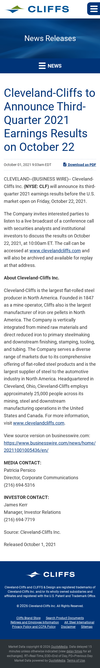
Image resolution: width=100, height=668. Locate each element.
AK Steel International (79, 622)
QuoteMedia (59, 647)
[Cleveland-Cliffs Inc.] (36, 9)
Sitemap (87, 627)
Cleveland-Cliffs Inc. (42, 606)
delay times (74, 651)
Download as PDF (81, 165)
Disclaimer (68, 627)
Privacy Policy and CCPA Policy (34, 627)
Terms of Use (76, 660)
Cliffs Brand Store (28, 618)
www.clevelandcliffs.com (55, 250)
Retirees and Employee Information (35, 622)
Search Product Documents (65, 618)
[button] (93, 8)
